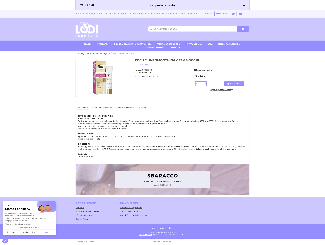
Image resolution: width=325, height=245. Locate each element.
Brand (174, 47)
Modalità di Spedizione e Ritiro (134, 215)
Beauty (97, 53)
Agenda (124, 13)
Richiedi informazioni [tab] (124, 107)
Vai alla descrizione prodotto (147, 76)
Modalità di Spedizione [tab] (101, 107)
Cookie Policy (82, 219)
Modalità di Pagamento (131, 207)
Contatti (169, 13)
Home (78, 13)
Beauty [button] (87, 44)
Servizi (112, 13)
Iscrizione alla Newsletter (87, 211)
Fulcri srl (167, 242)
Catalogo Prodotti (95, 13)
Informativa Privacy (85, 215)
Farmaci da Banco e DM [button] (168, 44)
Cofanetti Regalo (156, 47)
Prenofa (90, 242)
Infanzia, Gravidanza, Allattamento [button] (133, 44)
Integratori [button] (102, 44)
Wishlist (233, 13)
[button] (196, 83)
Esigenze (106, 53)
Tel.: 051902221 (145, 235)
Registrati (221, 13)
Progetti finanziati (188, 13)
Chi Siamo (138, 13)
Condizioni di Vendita (130, 211)
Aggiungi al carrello (233, 83)
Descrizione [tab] (82, 107)
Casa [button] (210, 44)
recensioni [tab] (142, 107)
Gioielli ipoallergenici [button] (229, 44)
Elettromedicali (193, 44)
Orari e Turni (154, 13)
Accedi (208, 13)
